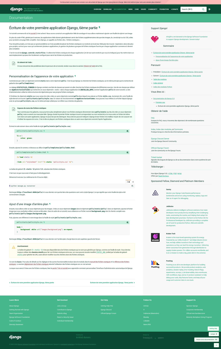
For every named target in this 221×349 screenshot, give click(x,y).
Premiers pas (160, 102)
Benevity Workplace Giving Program (199, 317)
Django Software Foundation (19, 317)
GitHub (145, 306)
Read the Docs (163, 176)
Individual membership (65, 321)
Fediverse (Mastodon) (151, 313)
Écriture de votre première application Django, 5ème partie (32, 283)
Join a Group (61, 306)
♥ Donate (174, 9)
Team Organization (16, 313)
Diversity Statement (16, 324)
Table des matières (160, 79)
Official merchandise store (195, 313)
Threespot (148, 338)
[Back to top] (216, 345)
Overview (97, 9)
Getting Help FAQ (107, 306)
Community (152, 9)
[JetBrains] (155, 214)
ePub (180, 173)
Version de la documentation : (206, 339)
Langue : (214, 334)
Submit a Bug (62, 313)
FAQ (152, 118)
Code (137, 9)
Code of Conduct (15, 321)
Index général (158, 83)
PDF (175, 173)
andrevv (163, 338)
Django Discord (106, 310)
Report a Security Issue (65, 317)
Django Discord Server (160, 139)
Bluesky (146, 317)
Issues (143, 9)
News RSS (147, 324)
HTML (170, 173)
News (130, 9)
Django (16, 9)
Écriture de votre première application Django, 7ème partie (111, 283)
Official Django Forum (160, 148)
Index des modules (163, 129)
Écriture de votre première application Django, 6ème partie (173, 53)
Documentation (120, 9)
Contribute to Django (64, 310)
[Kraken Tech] (155, 241)
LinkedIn (146, 321)
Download (107, 9)
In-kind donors (83, 337)
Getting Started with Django (19, 310)
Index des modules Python (162, 87)
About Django (14, 306)
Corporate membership (194, 310)
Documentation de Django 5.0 (163, 99)
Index (153, 129)
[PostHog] (155, 268)
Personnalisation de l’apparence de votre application (174, 56)
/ (128, 182)
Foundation (164, 9)
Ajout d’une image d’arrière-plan (167, 60)
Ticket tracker (156, 157)
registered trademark (67, 344)
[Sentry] (155, 196)
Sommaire (178, 129)
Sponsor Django (192, 306)
